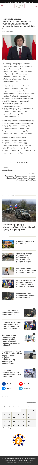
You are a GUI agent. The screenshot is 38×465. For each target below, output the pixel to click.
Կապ (33, 2)
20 (14, 421)
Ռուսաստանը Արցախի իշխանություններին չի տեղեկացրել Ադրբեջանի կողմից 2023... (19, 227)
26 (9, 425)
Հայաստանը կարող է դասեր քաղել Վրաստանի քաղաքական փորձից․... (26, 270)
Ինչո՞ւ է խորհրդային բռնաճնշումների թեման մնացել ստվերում (25, 295)
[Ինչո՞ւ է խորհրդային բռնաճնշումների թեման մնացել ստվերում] (8, 296)
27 (14, 425)
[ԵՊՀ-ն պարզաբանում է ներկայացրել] (8, 244)
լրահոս (5, 236)
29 (24, 425)
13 (14, 418)
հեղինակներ (16, 2)
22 (24, 421)
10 (33, 414)
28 (18, 425)
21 (18, 421)
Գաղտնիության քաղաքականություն (19, 462)
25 (4, 425)
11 (4, 418)
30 (29, 425)
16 (29, 418)
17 (33, 418)
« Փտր (4, 428)
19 (9, 421)
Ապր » (10, 428)
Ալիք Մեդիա (29, 460)
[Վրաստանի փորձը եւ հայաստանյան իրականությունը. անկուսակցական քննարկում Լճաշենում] (8, 257)
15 (24, 418)
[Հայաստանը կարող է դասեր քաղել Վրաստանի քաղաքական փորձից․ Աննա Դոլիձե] (8, 271)
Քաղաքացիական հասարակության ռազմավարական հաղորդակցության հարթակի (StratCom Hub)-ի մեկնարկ (11, 340)
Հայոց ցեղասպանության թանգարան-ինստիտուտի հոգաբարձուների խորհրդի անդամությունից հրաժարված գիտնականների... (12, 358)
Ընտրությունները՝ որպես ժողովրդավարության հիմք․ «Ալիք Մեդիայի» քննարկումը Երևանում (25, 283)
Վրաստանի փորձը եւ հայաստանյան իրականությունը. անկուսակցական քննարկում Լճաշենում (24, 257)
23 (29, 421)
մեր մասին (7, 2)
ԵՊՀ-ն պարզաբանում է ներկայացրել (25, 242)
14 (18, 418)
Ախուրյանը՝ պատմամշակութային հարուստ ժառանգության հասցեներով (11, 373)
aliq (3, 29)
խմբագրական (8, 195)
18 (4, 421)
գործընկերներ (26, 2)
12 (9, 418)
